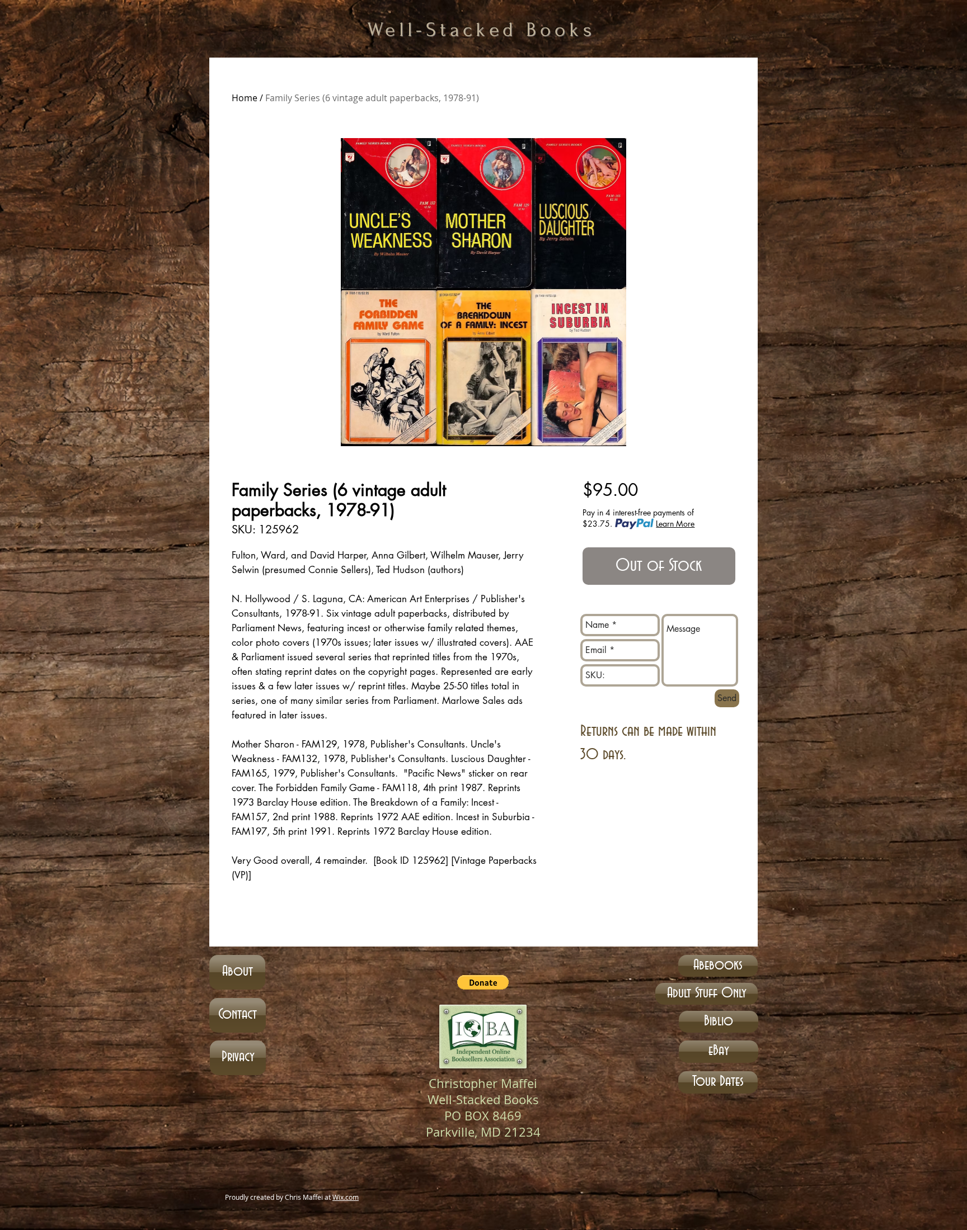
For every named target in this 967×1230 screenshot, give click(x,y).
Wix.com (345, 1197)
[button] (483, 982)
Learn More (675, 523)
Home (244, 98)
